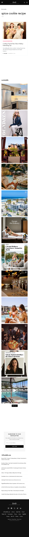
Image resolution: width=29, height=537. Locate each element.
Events (21, 516)
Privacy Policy (14, 519)
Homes (8, 516)
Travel (23, 512)
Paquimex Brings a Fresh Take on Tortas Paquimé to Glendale (12, 490)
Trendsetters (10, 514)
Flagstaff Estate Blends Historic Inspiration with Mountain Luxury (13, 483)
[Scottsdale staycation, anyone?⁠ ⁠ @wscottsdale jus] (14, 310)
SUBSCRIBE (14, 446)
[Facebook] (11, 508)
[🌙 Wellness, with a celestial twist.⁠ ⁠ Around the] (14, 257)
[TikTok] (17, 508)
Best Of (12, 516)
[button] (2, 2)
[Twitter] (14, 508)
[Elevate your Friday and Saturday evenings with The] (14, 284)
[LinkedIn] (20, 508)
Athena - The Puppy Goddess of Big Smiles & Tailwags (11, 472)
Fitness (15, 514)
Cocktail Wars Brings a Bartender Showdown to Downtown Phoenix (13, 494)
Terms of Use (19, 519)
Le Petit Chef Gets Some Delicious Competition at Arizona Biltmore (13, 487)
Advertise (9, 519)
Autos (20, 514)
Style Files (18, 512)
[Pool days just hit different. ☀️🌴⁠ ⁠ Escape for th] (14, 390)
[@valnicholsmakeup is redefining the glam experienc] (14, 364)
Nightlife (24, 514)
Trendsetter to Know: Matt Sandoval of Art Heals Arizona (11, 476)
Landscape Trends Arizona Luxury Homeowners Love (11, 480)
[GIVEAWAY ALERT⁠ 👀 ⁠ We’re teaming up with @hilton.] (14, 97)
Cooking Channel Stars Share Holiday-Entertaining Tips (13, 44)
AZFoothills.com (6, 455)
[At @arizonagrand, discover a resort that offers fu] (14, 177)
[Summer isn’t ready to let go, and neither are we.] (14, 203)
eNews (13, 512)
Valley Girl (4, 514)
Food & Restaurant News (7, 41)
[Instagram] (8, 508)
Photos (17, 516)
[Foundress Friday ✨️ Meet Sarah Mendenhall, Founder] (14, 123)
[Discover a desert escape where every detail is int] (14, 230)
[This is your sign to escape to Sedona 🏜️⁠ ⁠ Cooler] (14, 150)
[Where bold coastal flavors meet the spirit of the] (14, 337)
